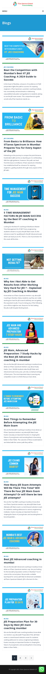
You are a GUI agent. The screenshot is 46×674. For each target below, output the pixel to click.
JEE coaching (9, 67)
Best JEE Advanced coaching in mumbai (23, 560)
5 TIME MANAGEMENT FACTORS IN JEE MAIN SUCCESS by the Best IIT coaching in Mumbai (22, 217)
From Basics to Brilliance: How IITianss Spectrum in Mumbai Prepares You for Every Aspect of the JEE (23, 146)
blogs (6, 210)
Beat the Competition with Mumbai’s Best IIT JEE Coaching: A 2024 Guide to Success (20, 74)
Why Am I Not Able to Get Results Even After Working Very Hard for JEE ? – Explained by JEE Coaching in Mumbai (22, 286)
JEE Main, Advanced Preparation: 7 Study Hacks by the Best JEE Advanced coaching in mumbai (22, 355)
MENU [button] (4, 11)
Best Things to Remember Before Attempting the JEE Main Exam (20, 422)
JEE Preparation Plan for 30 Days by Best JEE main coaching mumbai (20, 625)
